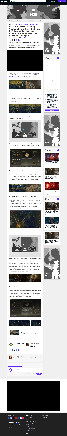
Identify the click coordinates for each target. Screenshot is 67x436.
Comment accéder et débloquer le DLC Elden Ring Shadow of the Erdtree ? (52, 162)
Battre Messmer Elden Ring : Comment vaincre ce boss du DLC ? (52, 86)
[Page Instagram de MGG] (23, 418)
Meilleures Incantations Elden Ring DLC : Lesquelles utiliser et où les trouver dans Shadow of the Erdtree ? (52, 101)
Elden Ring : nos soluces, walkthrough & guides (19, 344)
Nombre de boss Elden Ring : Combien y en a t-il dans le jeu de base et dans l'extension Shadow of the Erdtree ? (52, 62)
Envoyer (39, 373)
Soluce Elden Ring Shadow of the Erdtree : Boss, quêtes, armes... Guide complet (39, 20)
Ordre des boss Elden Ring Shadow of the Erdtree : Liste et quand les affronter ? (51, 177)
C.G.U (27, 424)
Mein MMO (44, 417)
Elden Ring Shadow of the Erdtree (22, 20)
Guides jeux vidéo (13, 20)
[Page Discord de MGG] (11, 418)
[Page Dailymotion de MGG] (18, 418)
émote (30, 116)
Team (27, 419)
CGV (27, 433)
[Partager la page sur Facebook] (13, 40)
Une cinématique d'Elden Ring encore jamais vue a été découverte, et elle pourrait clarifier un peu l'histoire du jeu (52, 71)
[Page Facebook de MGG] (9, 418)
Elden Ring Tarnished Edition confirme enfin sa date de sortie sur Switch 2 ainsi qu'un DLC (52, 67)
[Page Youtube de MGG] (16, 418)
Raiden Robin (24, 37)
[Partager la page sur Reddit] (16, 40)
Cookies (27, 426)
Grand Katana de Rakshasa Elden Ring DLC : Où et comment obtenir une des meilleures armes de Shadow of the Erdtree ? (52, 106)
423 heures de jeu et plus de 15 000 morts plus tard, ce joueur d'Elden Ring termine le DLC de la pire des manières (52, 91)
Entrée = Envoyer (32, 373)
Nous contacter (29, 417)
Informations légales (30, 423)
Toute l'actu (52, 110)
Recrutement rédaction (31, 421)
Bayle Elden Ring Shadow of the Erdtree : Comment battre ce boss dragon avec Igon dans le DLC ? (52, 82)
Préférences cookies (30, 428)
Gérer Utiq (28, 431)
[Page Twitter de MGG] (13, 418)
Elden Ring (23, 73)
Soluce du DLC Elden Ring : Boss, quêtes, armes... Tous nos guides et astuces (24, 24)
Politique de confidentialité (31, 430)
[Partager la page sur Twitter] (14, 40)
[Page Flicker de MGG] (21, 418)
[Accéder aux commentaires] (19, 40)
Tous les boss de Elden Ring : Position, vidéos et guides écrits (35, 345)
